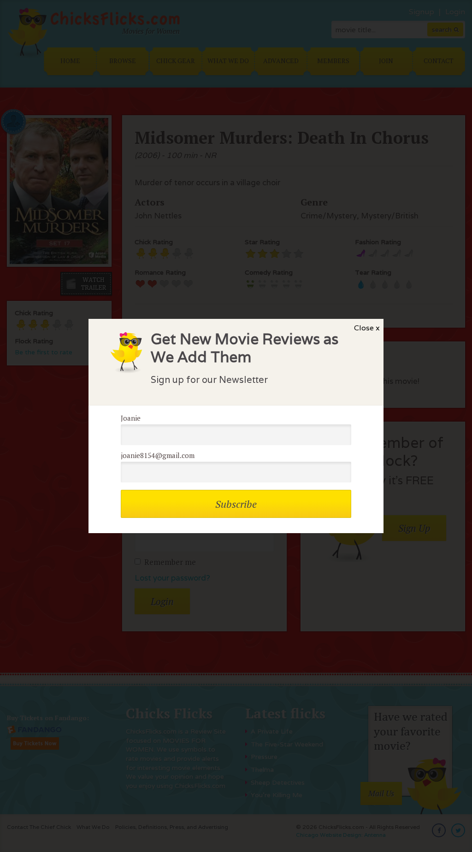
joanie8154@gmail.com (158, 455)
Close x (367, 328)
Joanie (131, 418)
